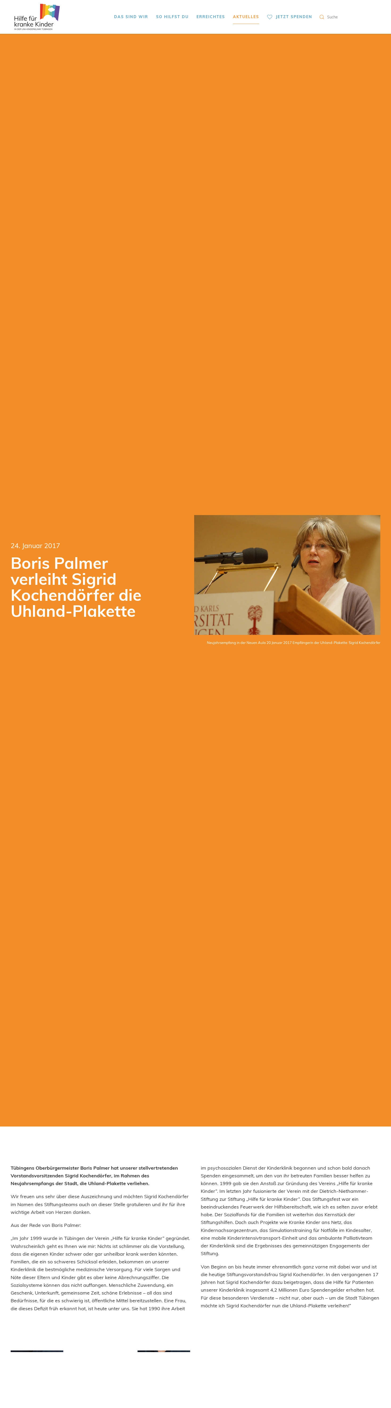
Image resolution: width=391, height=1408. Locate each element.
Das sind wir (131, 16)
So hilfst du (172, 16)
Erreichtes (211, 16)
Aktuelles (246, 16)
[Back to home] (37, 17)
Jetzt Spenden (294, 16)
